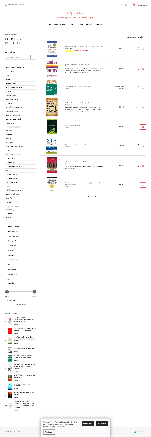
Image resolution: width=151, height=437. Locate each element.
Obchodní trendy (12, 174)
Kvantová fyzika (11, 182)
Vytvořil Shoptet (141, 432)
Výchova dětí (10, 162)
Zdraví (8, 170)
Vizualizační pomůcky (13, 194)
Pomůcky (9, 202)
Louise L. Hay (12, 246)
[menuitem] (57, 25)
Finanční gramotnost (13, 127)
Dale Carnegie (12, 255)
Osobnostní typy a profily (15, 147)
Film (7, 279)
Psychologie (10, 158)
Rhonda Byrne (12, 274)
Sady (7, 76)
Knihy (8, 79)
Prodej (8, 139)
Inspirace (9, 214)
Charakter (9, 143)
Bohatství (9, 103)
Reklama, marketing (13, 178)
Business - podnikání (13, 119)
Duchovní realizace (13, 166)
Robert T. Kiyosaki (13, 226)
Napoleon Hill (12, 269)
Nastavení (49, 432)
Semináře (9, 198)
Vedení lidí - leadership (14, 107)
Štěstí (8, 151)
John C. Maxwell (13, 260)
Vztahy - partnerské (13, 115)
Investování (10, 283)
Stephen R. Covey (13, 222)
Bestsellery (10, 72)
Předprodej (10, 210)
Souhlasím (101, 423)
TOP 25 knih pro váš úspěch (15, 68)
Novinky (9, 91)
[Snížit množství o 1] (139, 50)
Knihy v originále (12, 206)
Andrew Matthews (13, 231)
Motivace (9, 135)
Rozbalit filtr (20, 304)
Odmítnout (88, 423)
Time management (12, 99)
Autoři (8, 218)
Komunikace (10, 123)
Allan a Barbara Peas (14, 265)
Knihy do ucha (11, 83)
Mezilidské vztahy (12, 111)
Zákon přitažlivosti (13, 155)
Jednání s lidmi (11, 95)
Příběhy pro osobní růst (14, 190)
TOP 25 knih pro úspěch (14, 87)
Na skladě (13, 300)
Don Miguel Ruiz (13, 241)
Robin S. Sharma (13, 236)
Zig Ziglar (10, 250)
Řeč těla (9, 131)
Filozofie (9, 186)
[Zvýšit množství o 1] (139, 48)
